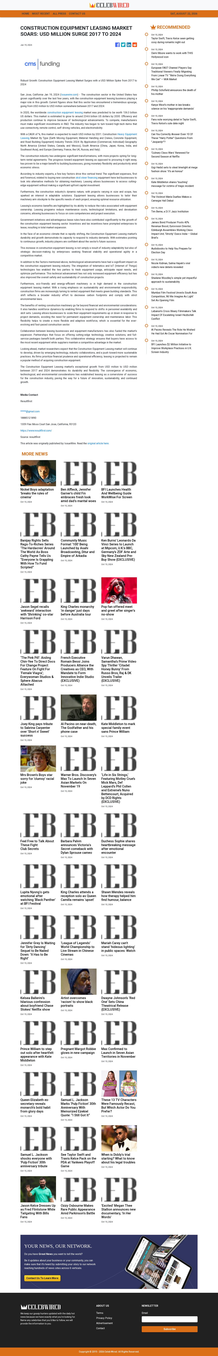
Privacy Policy (104, 1318)
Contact (100, 1328)
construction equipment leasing (65, 112)
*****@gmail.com (30, 411)
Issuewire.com (69, 94)
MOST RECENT (41, 13)
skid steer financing (87, 177)
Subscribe (170, 1329)
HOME (25, 13)
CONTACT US (77, 13)
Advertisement (104, 1323)
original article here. (98, 443)
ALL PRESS (59, 13)
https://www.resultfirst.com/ (36, 430)
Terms (99, 1312)
